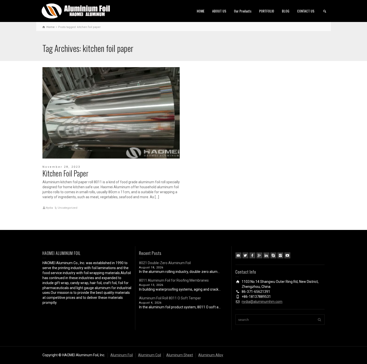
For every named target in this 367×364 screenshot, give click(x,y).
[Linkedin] (266, 255)
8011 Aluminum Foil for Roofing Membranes (174, 280)
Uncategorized (67, 207)
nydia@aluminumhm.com (262, 302)
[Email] (238, 255)
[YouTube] (287, 255)
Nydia (49, 207)
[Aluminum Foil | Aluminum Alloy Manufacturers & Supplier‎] (77, 10)
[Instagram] (280, 255)
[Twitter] (245, 255)
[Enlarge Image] (111, 113)
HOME (200, 10)
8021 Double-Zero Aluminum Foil (165, 263)
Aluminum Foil (121, 355)
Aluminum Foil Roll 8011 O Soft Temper (170, 298)
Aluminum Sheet (179, 355)
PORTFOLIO (266, 10)
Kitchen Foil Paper (65, 173)
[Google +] (259, 255)
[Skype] (273, 255)
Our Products (242, 10)
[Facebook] (252, 255)
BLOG (285, 10)
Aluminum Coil (149, 355)
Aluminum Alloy (210, 355)
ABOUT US (219, 10)
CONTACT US (305, 10)
